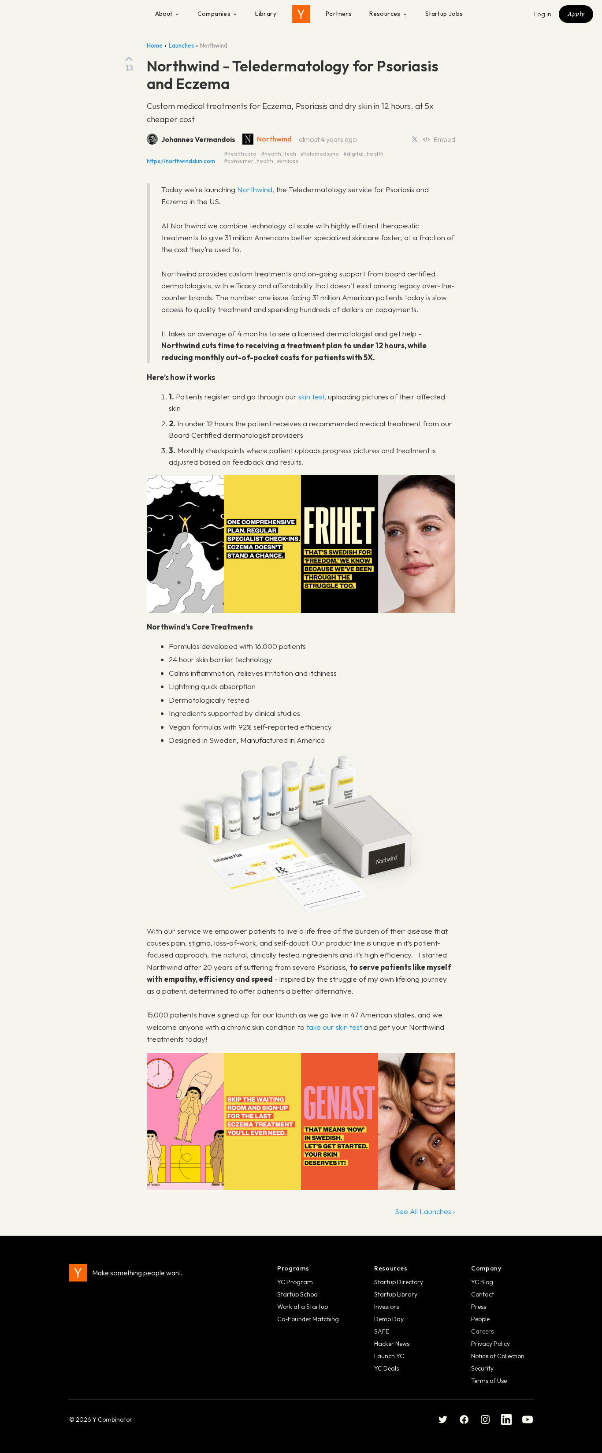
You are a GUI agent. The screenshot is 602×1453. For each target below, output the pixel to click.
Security (482, 1368)
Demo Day (389, 1319)
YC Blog (482, 1282)
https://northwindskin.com (181, 161)
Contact (482, 1294)
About (164, 14)
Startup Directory (398, 1282)
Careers (482, 1331)
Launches (181, 45)
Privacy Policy (490, 1344)
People (480, 1319)
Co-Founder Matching (308, 1319)
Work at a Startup (302, 1307)
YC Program (295, 1282)
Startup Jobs (444, 14)
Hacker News (391, 1344)
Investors (386, 1307)
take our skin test (334, 1027)
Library (265, 14)
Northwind (274, 138)
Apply (576, 13)
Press (478, 1307)
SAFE (381, 1331)
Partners (339, 14)
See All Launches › (425, 1211)
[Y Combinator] (301, 14)
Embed (444, 139)
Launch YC (389, 1356)
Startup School (298, 1294)
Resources (385, 14)
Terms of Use (489, 1381)
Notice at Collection (497, 1356)
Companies (214, 14)
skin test (311, 396)
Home (155, 45)
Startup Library (395, 1294)
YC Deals (386, 1368)
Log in (543, 14)
